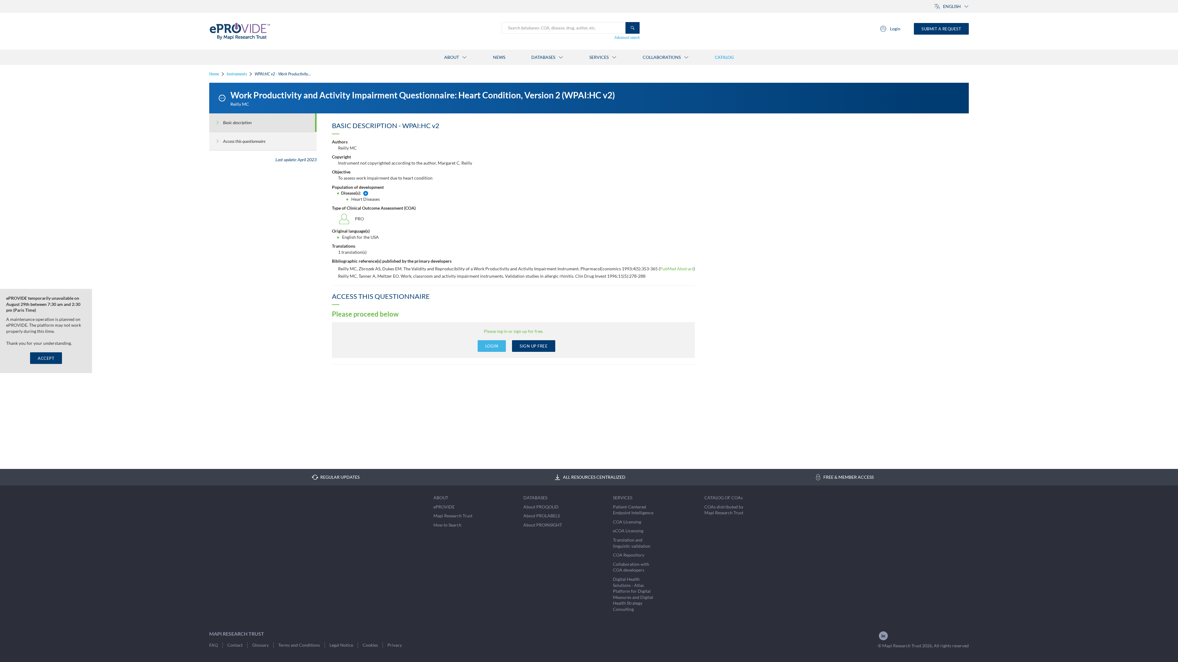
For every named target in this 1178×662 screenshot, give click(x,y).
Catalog (724, 57)
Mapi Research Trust (452, 515)
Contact (235, 645)
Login (895, 28)
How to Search (447, 524)
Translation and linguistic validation (631, 543)
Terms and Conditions (299, 645)
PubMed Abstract (677, 268)
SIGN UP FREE (534, 346)
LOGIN (492, 346)
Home (214, 73)
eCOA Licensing (628, 530)
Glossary (260, 645)
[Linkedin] (883, 639)
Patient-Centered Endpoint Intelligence (633, 510)
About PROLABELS (541, 515)
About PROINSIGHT (542, 524)
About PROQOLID (541, 506)
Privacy (394, 645)
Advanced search (627, 37)
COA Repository (628, 554)
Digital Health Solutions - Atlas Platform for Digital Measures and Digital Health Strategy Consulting (633, 594)
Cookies (370, 645)
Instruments (237, 73)
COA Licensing (627, 521)
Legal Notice (341, 645)
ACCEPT (46, 358)
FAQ (213, 645)
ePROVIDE (444, 506)
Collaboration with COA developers (631, 567)
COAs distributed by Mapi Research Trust (723, 510)
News (499, 57)
